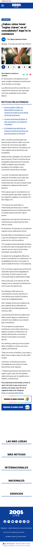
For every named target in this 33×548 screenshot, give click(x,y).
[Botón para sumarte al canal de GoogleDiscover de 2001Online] (16, 399)
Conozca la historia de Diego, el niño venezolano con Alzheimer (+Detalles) (15, 121)
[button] (9, 67)
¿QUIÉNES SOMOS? (10, 536)
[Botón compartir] (3, 67)
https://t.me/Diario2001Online (12, 393)
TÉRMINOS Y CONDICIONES (8, 528)
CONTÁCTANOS (21, 536)
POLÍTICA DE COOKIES (9, 532)
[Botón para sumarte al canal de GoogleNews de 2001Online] (16, 407)
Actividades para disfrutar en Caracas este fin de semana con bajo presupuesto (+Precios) (16, 130)
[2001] (16, 6)
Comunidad (6, 19)
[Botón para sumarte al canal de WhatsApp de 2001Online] (24, 74)
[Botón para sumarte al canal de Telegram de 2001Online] (27, 74)
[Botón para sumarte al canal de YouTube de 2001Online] (30, 74)
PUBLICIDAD (20, 532)
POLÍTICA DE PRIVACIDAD (24, 528)
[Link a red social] (4, 521)
